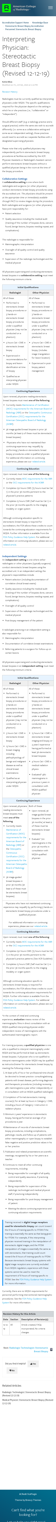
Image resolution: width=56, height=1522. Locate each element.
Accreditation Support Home (15, 22)
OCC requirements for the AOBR (28, 482)
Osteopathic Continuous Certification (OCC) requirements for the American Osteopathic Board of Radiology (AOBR (16, 860)
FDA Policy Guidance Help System (19, 537)
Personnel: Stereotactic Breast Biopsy (23, 29)
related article (38, 461)
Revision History (9, 91)
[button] (50, 7)
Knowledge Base (40, 22)
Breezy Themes (33, 1499)
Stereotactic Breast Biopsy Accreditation (24, 26)
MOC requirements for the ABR (37, 478)
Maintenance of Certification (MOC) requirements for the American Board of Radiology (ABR (29, 408)
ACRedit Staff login (28, 1494)
